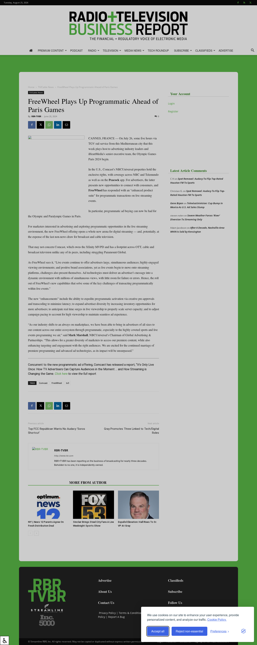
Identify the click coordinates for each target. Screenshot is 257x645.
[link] (4, 640)
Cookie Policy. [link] (217, 619)
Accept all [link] (157, 631)
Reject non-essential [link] (189, 631)
